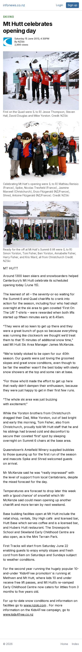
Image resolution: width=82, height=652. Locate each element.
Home (64, 644)
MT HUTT (10, 268)
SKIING (8, 16)
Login (59, 5)
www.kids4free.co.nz (18, 614)
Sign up (72, 5)
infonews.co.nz (14, 5)
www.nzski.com (35, 605)
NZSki (21, 41)
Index (75, 644)
